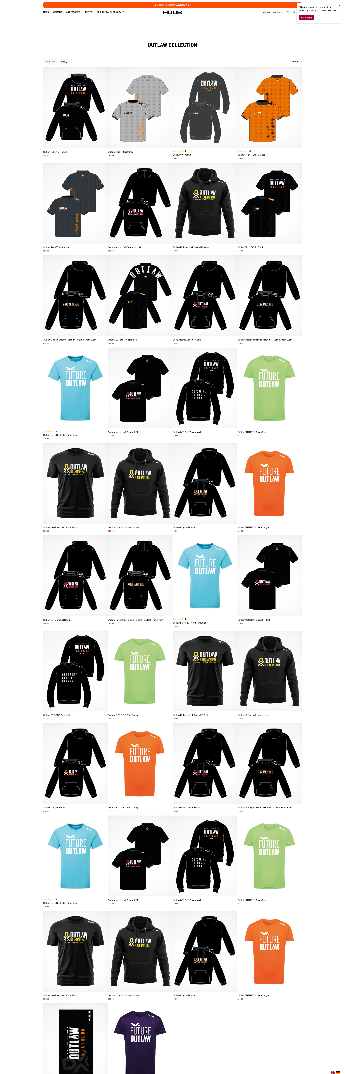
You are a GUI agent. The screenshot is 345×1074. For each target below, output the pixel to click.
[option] (338, 1072)
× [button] (339, 5)
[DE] (338, 1072)
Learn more (306, 17)
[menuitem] (46, 12)
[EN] (333, 1072)
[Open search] (288, 12)
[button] (66, 61)
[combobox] (333, 1072)
